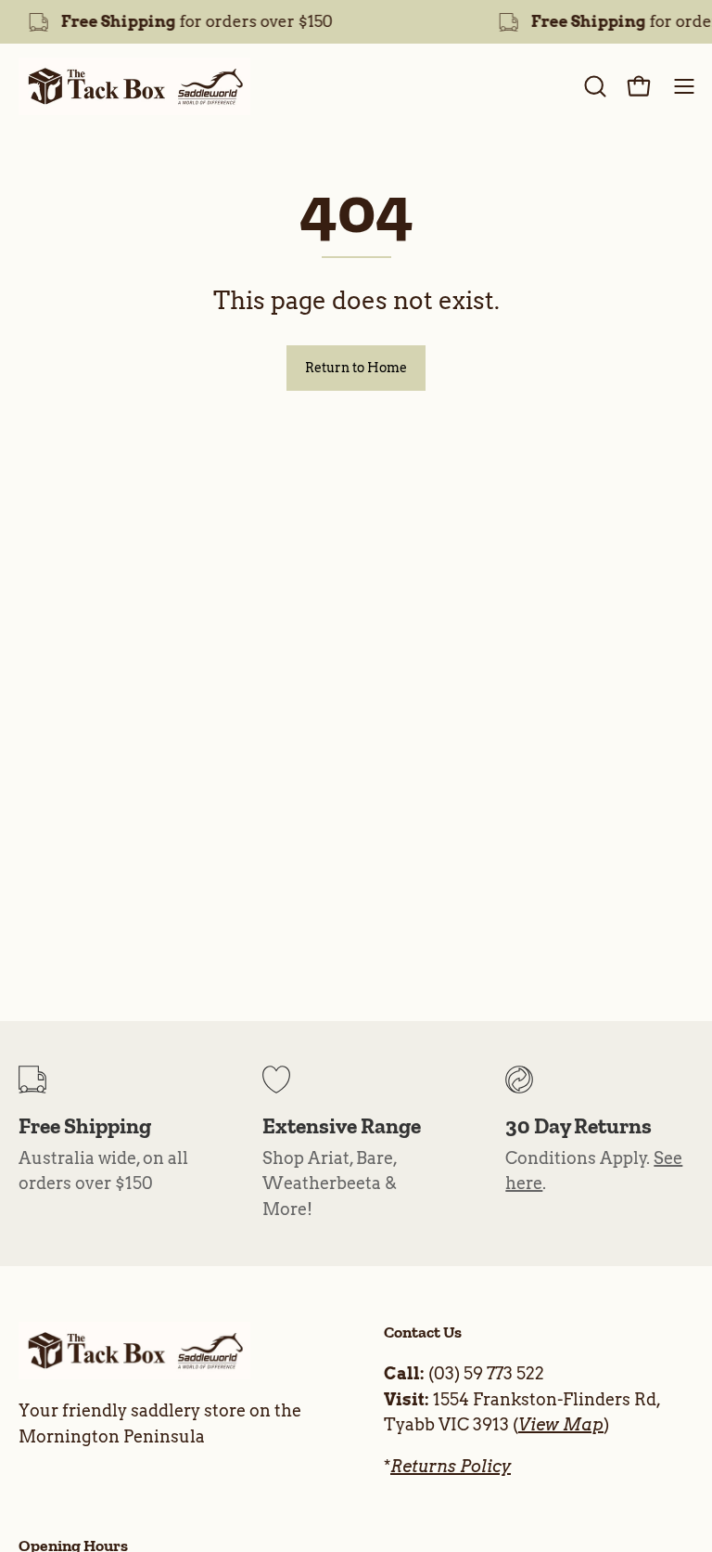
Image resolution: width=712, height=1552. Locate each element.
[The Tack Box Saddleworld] (134, 86)
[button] (593, 86)
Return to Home (356, 367)
